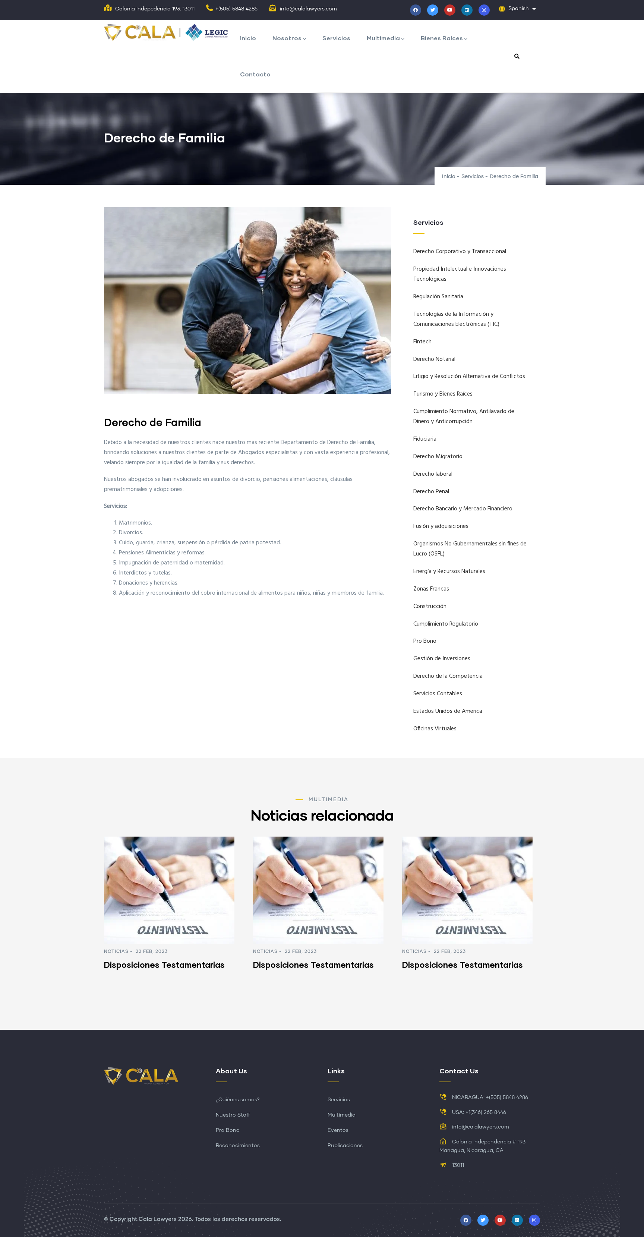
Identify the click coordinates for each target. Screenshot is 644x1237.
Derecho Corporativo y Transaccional (459, 251)
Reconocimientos (238, 1145)
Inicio (248, 37)
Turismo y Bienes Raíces (443, 394)
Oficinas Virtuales (435, 729)
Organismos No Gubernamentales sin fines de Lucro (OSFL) (470, 549)
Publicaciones (345, 1145)
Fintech (422, 342)
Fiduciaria (424, 439)
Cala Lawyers (158, 1219)
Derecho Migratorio (438, 457)
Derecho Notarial (434, 359)
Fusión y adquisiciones (440, 526)
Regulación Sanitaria (438, 297)
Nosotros (287, 37)
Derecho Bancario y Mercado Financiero (462, 509)
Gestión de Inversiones (441, 659)
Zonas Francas (431, 589)
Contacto (255, 74)
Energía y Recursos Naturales (449, 571)
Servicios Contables (437, 694)
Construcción (429, 606)
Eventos (338, 1130)
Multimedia (383, 37)
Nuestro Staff (233, 1115)
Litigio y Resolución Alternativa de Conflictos (469, 376)
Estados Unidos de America (447, 711)
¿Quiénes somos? (238, 1099)
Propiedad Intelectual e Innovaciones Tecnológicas (459, 274)
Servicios (336, 37)
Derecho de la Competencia (448, 676)
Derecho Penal (431, 492)
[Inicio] (168, 33)
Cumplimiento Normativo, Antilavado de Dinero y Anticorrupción (463, 417)
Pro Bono (424, 641)
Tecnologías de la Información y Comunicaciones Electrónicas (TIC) (456, 319)
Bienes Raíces (442, 37)
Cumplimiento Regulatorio (445, 624)
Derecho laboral (432, 474)
